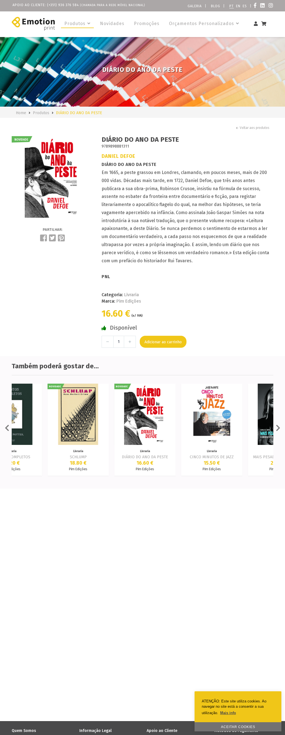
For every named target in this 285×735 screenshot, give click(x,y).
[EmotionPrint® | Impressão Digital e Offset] (33, 23)
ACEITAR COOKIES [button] (238, 727)
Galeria (195, 6)
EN (238, 6)
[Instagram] (271, 6)
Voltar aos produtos (254, 128)
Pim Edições (128, 301)
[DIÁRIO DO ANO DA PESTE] (52, 177)
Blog (215, 6)
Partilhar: (53, 229)
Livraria (131, 294)
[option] (52, 177)
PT (231, 6)
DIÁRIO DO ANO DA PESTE (79, 113)
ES (245, 6)
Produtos (75, 23)
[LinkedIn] (263, 6)
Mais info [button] (228, 713)
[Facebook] (256, 6)
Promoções (146, 23)
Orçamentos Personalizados (202, 23)
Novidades (112, 23)
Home (21, 113)
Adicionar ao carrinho (163, 342)
